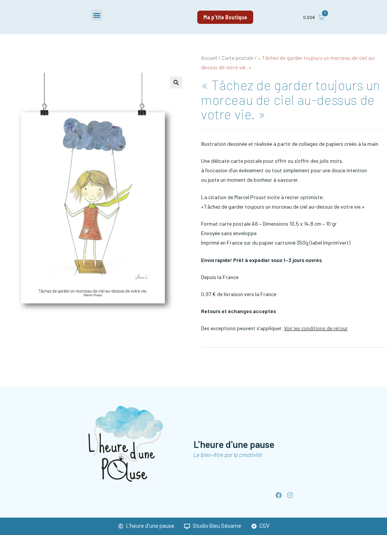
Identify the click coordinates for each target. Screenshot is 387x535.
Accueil (209, 58)
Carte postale (237, 58)
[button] (96, 15)
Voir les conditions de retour (316, 328)
